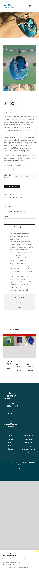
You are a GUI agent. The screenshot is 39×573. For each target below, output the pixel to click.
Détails (9, 368)
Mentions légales (28, 446)
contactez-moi (18, 161)
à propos (11, 442)
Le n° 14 (8, 361)
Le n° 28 (29, 362)
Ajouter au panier (12, 186)
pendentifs (22, 197)
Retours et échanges (28, 449)
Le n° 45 (18, 362)
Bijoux (15, 197)
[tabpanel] (19, 261)
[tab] (19, 206)
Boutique (11, 446)
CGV (28, 452)
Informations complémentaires (14, 211)
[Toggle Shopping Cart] (30, 6)
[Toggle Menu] (34, 6)
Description (7, 207)
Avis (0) (5, 216)
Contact (10, 449)
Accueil (10, 439)
